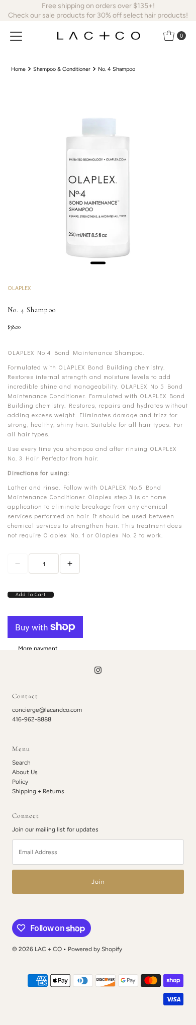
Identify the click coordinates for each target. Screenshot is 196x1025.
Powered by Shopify (95, 949)
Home (18, 69)
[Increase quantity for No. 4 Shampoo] (70, 563)
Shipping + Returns (38, 791)
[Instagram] (98, 670)
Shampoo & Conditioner (61, 69)
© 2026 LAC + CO (37, 949)
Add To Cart (31, 595)
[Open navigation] (16, 36)
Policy (20, 781)
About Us (25, 772)
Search (21, 762)
